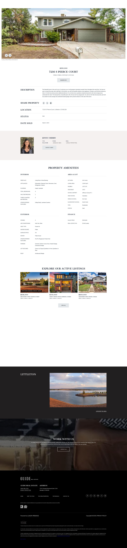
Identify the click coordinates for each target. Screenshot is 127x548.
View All (63, 305)
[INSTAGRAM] (91, 495)
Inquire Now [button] (63, 80)
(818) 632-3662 (57, 143)
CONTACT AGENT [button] (49, 147)
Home (22, 496)
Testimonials (56, 496)
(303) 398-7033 (25, 488)
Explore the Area (101, 411)
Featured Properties (43, 496)
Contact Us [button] (63, 449)
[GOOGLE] (105, 495)
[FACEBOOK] (87, 495)
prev (6, 55)
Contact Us (66, 496)
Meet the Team (30, 496)
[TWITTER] (101, 495)
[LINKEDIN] (94, 495)
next (10, 55)
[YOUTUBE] (98, 495)
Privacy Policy (101, 516)
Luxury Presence (33, 516)
